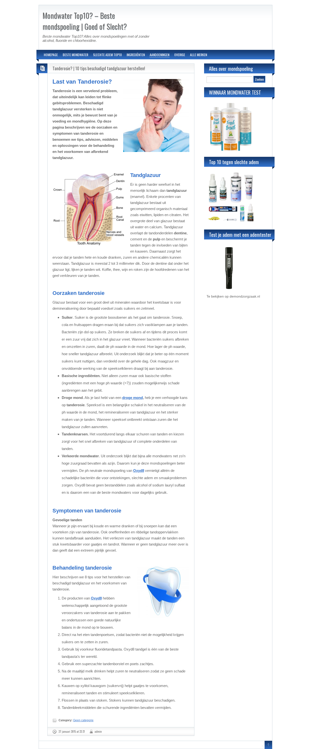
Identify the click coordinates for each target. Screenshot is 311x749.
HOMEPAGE (51, 54)
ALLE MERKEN (198, 54)
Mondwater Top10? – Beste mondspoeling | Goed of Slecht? (85, 21)
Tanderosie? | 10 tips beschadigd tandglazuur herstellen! (98, 68)
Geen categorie (83, 720)
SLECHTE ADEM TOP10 (107, 54)
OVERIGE (179, 54)
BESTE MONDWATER (75, 54)
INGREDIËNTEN (136, 54)
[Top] (268, 745)
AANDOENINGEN (159, 54)
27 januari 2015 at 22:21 (72, 731)
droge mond (132, 398)
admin (98, 731)
